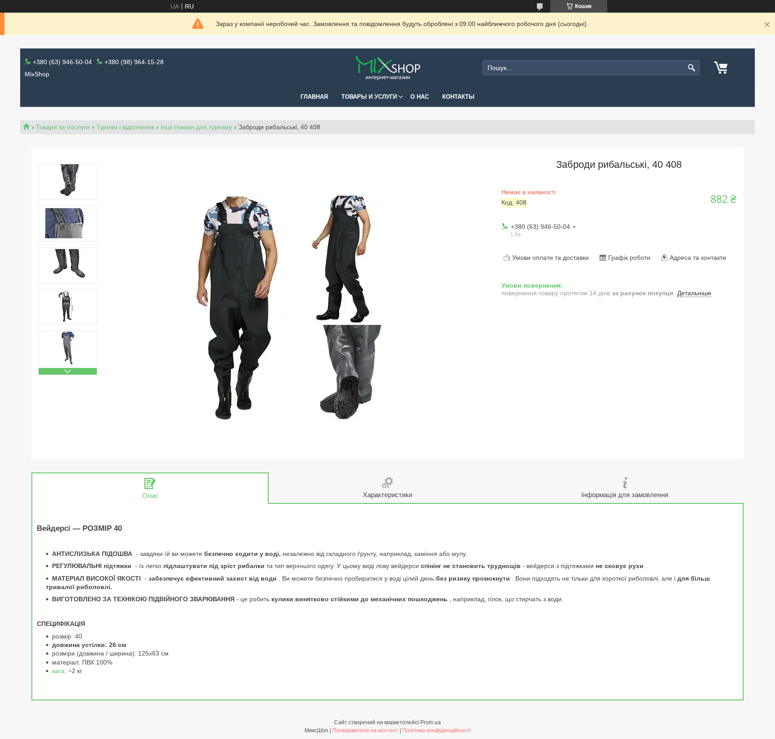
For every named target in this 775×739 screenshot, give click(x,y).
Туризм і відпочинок (125, 127)
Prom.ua (430, 722)
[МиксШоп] (387, 68)
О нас (419, 96)
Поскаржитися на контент (365, 730)
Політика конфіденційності (436, 730)
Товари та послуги (63, 127)
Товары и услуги (369, 96)
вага (58, 670)
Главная (314, 96)
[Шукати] (692, 68)
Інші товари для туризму (196, 127)
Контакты (458, 96)
